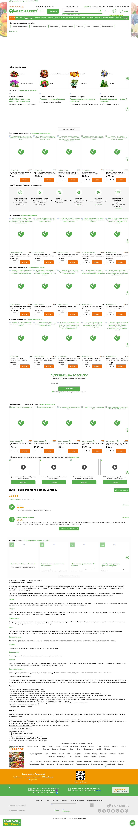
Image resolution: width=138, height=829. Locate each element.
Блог (31, 761)
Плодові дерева (67, 26)
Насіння (37, 18)
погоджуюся (59, 392)
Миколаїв (46, 749)
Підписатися (69, 389)
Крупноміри (104, 18)
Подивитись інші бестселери (40, 133)
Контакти (47, 761)
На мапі (98, 791)
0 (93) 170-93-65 (48, 7)
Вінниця (106, 746)
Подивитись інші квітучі (34, 319)
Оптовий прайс (110, 764)
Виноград (51, 18)
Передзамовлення (82, 764)
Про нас (39, 761)
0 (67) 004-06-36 (50, 793)
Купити (24, 180)
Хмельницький (88, 749)
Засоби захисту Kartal (37, 764)
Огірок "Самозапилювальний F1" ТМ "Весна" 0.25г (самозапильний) (44, 173)
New (17, 18)
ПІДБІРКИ (12, 18)
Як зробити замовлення (94, 801)
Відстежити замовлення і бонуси (118, 7)
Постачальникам (97, 764)
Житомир (107, 749)
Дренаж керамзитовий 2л (42, 443)
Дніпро (65, 746)
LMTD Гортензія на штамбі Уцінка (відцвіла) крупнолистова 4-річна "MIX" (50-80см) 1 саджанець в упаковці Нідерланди (20, 255)
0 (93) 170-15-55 (49, 790)
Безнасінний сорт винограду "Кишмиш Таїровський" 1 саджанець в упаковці (69, 307)
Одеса (58, 746)
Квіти (10, 628)
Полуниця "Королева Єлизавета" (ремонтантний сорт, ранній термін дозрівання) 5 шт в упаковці (92, 307)
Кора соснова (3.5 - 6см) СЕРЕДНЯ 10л (20, 444)
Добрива (118, 18)
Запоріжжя (74, 746)
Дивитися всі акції (69, 129)
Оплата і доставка (99, 7)
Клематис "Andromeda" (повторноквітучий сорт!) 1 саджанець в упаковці (90, 173)
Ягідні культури (14, 618)
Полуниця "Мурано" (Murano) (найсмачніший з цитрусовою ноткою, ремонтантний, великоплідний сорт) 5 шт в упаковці (115, 307)
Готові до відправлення (39, 26)
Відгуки (79, 761)
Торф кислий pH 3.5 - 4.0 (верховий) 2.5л (93, 444)
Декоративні (90, 18)
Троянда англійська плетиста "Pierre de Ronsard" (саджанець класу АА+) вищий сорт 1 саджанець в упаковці (93, 359)
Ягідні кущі (79, 26)
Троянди (44, 18)
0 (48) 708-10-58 (37, 793)
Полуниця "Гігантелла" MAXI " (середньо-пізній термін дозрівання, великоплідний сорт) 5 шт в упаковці (44, 307)
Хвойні (97, 18)
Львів (99, 746)
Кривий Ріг (115, 746)
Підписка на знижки (100, 761)
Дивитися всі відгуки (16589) (69, 529)
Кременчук (61, 757)
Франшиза (87, 7)
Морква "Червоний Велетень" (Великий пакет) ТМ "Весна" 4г (115, 173)
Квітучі (83, 18)
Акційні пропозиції (16, 7)
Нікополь (55, 749)
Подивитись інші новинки (29, 215)
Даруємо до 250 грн (117, 761)
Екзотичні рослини (93, 26)
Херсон (91, 746)
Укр (106, 11)
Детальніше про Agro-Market (20, 728)
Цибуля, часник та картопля (29, 17)
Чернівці (121, 754)
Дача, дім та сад (126, 17)
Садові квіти (54, 26)
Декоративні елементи (16, 669)
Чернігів (98, 749)
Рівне (71, 749)
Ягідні (71, 18)
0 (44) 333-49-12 (37, 790)
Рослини (112, 18)
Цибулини (58, 18)
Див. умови (78, 204)
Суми (78, 749)
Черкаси (83, 746)
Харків (51, 746)
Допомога (50, 764)
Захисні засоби (14, 652)
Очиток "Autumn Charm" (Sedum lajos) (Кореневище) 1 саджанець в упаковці (93, 255)
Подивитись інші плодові (36, 267)
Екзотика (77, 18)
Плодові (65, 18)
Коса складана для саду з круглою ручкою (69, 444)
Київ (43, 746)
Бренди (120, 764)
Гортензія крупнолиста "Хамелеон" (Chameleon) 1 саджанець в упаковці (45, 359)
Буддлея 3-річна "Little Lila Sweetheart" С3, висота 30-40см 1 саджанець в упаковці (44, 255)
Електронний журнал (77, 801)
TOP (21, 18)
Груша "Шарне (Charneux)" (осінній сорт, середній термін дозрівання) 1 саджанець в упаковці (21, 307)
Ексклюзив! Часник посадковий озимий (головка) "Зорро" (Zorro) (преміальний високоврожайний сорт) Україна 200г (68, 173)
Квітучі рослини (107, 26)
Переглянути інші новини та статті (36, 540)
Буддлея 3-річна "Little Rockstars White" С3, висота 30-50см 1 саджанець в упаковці (68, 255)
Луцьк (124, 746)
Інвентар (12, 660)
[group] (23, 556)
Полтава (63, 749)
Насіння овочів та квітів (20, 26)
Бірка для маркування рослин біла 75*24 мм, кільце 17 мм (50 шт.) (116, 444)
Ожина (78, 14)
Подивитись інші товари (47, 404)
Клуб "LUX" (88, 761)
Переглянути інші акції (28, 90)
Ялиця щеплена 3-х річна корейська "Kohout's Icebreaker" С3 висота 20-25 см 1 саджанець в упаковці (117, 255)
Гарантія (56, 761)
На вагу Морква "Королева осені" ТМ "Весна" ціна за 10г (20, 173)
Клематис (73, 14)
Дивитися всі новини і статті (69, 576)
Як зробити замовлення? (65, 764)
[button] (127, 78)
